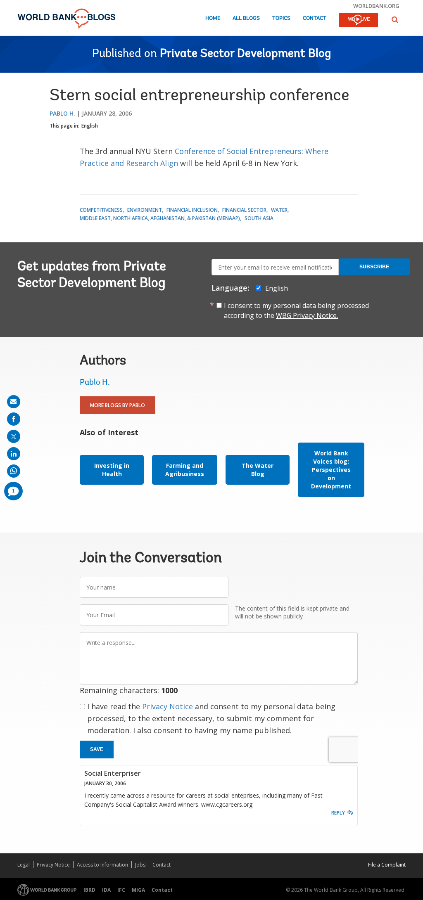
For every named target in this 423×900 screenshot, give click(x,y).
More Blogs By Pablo (117, 405)
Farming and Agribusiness (184, 470)
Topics (281, 18)
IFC (121, 889)
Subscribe (374, 267)
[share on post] (13, 436)
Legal (23, 864)
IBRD (89, 889)
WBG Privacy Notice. (307, 315)
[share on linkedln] (13, 453)
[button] (395, 19)
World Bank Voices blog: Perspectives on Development (331, 469)
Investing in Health (111, 470)
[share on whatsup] (13, 471)
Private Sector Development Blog (245, 54)
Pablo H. (62, 113)
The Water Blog (257, 470)
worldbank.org (376, 5)
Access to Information (102, 864)
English (89, 125)
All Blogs (246, 18)
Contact (314, 18)
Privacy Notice (167, 706)
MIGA (138, 889)
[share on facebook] (13, 419)
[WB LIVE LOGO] (358, 20)
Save (96, 749)
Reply (338, 812)
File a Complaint (387, 864)
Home (212, 18)
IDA (106, 889)
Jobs (140, 864)
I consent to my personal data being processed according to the (296, 310)
